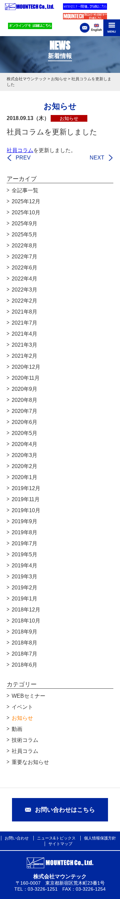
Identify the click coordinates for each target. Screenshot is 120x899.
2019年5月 (24, 554)
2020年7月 (24, 411)
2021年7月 (24, 323)
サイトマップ (60, 843)
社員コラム (20, 150)
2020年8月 (24, 400)
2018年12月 (26, 609)
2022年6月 (24, 267)
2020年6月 (24, 422)
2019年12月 (26, 488)
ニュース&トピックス (56, 838)
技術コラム (25, 740)
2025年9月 (24, 223)
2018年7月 (24, 654)
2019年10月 (26, 510)
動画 (17, 729)
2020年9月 (24, 389)
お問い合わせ (17, 838)
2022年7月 (24, 256)
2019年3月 (24, 576)
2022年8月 (24, 245)
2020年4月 (24, 444)
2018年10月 (26, 621)
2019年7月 (24, 543)
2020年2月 (24, 466)
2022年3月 (24, 290)
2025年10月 (26, 212)
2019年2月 (24, 587)
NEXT (97, 157)
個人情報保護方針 (100, 838)
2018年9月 (24, 632)
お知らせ (22, 718)
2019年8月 (24, 532)
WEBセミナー (28, 696)
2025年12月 (26, 201)
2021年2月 (24, 356)
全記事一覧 (25, 190)
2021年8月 (24, 312)
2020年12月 (26, 367)
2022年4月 (24, 279)
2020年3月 (24, 455)
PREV (23, 157)
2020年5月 (24, 433)
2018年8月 (24, 643)
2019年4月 (24, 565)
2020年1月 (24, 477)
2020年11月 (26, 378)
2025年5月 (24, 234)
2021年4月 (24, 334)
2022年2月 (24, 301)
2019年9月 (24, 521)
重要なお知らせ (30, 762)
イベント (22, 707)
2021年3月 (24, 345)
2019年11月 (26, 499)
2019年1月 (24, 598)
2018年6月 (24, 665)
